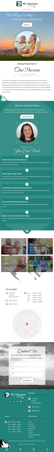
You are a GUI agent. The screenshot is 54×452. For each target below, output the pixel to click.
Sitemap (33, 444)
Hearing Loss (32, 426)
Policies (21, 444)
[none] (6, 449)
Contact (30, 437)
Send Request (27, 380)
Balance (30, 430)
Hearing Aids (32, 428)
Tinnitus (30, 432)
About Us (27, 25)
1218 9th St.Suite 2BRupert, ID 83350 (36, 401)
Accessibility (27, 444)
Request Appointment (34, 435)
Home (30, 422)
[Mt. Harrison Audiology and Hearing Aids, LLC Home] (27, 4)
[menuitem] (6, 449)
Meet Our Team (27, 116)
